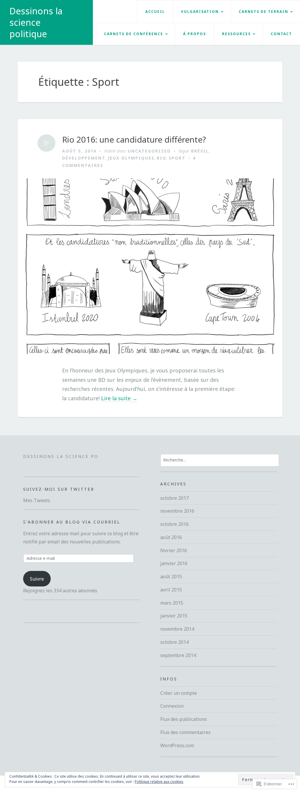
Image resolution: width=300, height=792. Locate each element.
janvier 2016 (174, 563)
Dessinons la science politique (35, 22)
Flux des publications (183, 719)
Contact (281, 33)
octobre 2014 (174, 642)
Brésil (200, 151)
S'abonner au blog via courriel (71, 522)
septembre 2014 (178, 655)
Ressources (236, 33)
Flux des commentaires (185, 732)
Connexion (172, 706)
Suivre (37, 579)
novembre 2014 (177, 629)
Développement (83, 158)
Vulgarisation (200, 11)
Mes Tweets (36, 500)
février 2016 (173, 550)
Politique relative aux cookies (159, 781)
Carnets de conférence (133, 33)
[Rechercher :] (219, 459)
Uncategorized (149, 151)
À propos (194, 33)
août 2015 (171, 576)
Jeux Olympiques (131, 158)
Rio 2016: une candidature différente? (134, 140)
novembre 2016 (177, 511)
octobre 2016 (174, 524)
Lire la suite (119, 398)
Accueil (155, 11)
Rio (161, 158)
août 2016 (171, 537)
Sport (177, 158)
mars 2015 (171, 603)
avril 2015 (171, 589)
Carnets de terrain (263, 11)
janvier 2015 (174, 616)
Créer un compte (178, 693)
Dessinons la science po (60, 456)
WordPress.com (177, 745)
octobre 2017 (174, 498)
